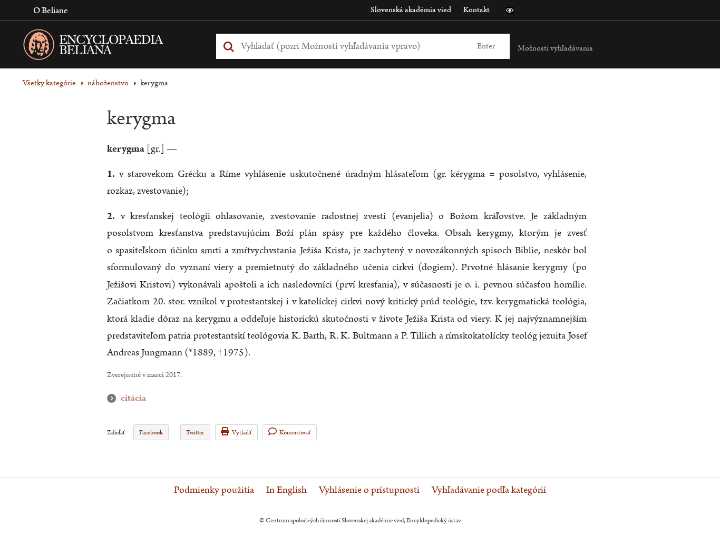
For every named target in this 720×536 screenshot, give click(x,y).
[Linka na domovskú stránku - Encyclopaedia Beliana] (110, 46)
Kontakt (476, 9)
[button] (509, 10)
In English (286, 490)
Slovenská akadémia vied (411, 9)
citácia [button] (114, 398)
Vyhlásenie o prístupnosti (369, 490)
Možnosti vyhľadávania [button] (555, 48)
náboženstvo (108, 82)
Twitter (195, 432)
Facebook (151, 432)
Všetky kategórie (49, 82)
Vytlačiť (242, 432)
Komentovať (295, 432)
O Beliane (50, 10)
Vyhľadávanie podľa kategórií (489, 490)
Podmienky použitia (214, 490)
